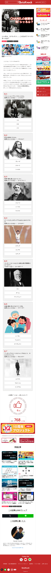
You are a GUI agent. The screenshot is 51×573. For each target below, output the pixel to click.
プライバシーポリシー (23, 563)
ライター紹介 (42, 88)
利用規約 (5, 563)
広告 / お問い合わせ (43, 94)
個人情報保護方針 (13, 563)
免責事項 (31, 563)
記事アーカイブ (42, 91)
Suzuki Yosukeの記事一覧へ (18, 547)
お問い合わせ (45, 563)
